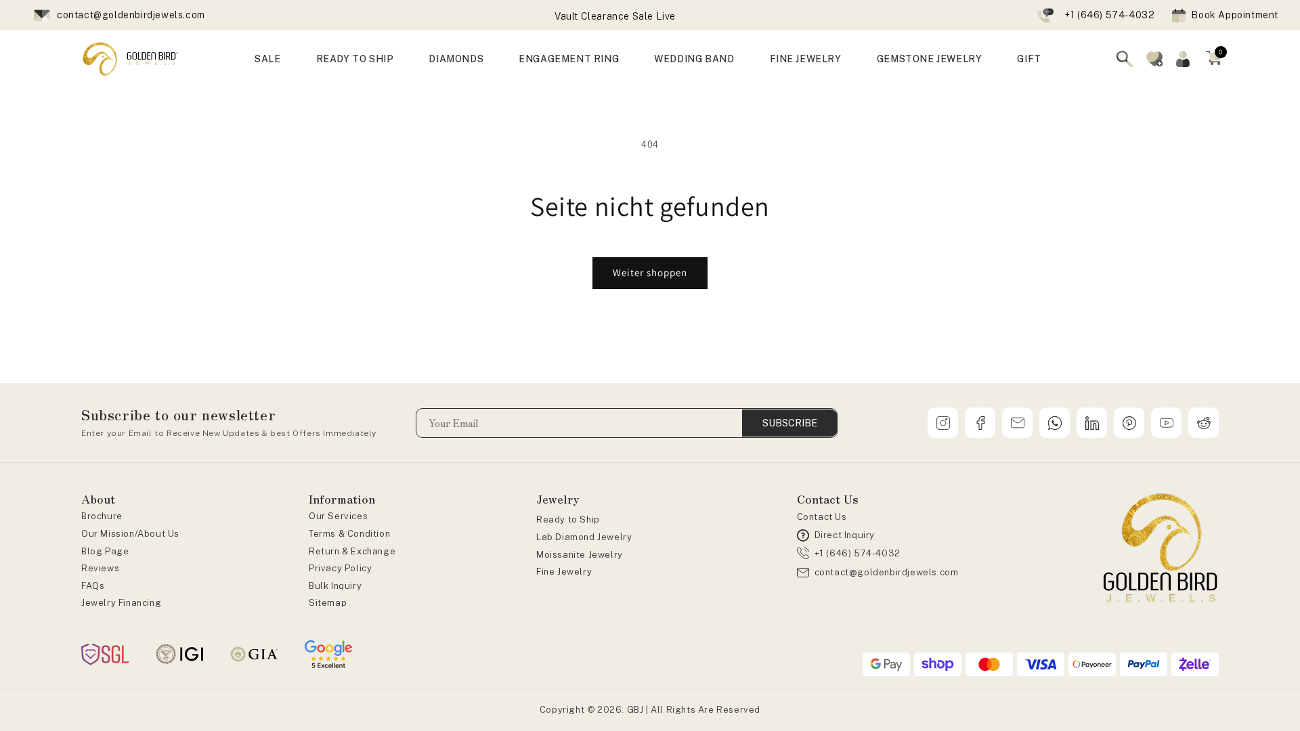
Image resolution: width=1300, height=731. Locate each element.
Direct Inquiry (845, 535)
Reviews (100, 568)
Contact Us (822, 517)
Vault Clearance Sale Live (615, 16)
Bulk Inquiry (335, 586)
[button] (1214, 59)
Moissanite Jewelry (579, 555)
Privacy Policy (340, 568)
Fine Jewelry (564, 572)
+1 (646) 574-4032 (1109, 14)
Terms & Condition (349, 534)
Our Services (338, 516)
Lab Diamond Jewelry (584, 537)
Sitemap (328, 603)
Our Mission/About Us (130, 534)
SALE (267, 58)
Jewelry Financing (121, 603)
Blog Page (105, 551)
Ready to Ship (568, 519)
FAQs (92, 586)
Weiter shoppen (650, 272)
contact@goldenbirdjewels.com (131, 14)
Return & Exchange (352, 551)
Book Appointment (1234, 14)
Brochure (102, 516)
